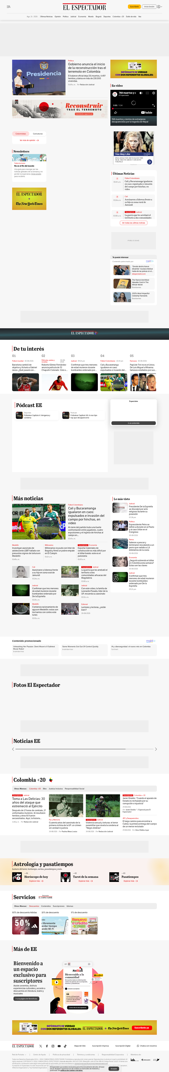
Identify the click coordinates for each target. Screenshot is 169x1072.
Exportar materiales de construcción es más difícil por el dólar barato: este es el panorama (92, 552)
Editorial (84, 604)
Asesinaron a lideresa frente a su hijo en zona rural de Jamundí (138, 202)
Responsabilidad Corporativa (113, 1055)
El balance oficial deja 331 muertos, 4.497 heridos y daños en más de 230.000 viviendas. (86, 78)
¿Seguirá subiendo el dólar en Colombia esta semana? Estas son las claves (141, 563)
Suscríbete (134, 6)
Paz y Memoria (54, 820)
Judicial (139, 212)
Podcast (74, 413)
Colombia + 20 (139, 795)
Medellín (15, 545)
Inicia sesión (36, 174)
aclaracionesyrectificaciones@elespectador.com (91, 1063)
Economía (93, 545)
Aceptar (114, 1069)
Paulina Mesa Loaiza (69, 831)
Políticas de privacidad (61, 1055)
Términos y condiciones (86, 1055)
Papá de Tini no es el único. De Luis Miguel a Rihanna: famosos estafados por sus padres (142, 368)
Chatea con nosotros (148, 1046)
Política (71, 61)
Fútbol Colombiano (132, 178)
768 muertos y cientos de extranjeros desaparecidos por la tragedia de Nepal (130, 120)
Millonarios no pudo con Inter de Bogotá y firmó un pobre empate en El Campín (60, 551)
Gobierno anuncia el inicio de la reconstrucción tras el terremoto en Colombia (87, 68)
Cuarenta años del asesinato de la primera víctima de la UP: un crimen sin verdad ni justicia (65, 825)
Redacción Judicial (87, 84)
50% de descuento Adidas (24, 912)
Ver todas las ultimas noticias (133, 223)
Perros (131, 539)
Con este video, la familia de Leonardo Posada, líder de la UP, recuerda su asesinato (94, 591)
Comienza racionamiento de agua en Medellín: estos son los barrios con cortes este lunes (45, 611)
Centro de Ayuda (39, 1055)
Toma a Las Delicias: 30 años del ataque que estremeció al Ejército (28, 802)
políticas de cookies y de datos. (71, 1070)
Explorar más (34, 881)
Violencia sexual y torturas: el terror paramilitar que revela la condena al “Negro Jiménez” (102, 825)
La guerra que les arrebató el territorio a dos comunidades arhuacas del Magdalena (138, 218)
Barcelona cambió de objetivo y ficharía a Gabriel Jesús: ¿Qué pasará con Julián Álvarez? (24, 368)
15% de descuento (50, 912)
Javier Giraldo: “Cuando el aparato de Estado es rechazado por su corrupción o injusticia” (140, 801)
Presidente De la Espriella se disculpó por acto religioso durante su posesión (141, 510)
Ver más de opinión (27, 140)
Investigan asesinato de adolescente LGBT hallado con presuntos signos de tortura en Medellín (26, 552)
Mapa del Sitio (80, 1046)
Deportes (27, 413)
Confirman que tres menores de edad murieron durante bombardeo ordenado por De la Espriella (84, 368)
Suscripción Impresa (100, 1046)
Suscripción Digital (122, 1046)
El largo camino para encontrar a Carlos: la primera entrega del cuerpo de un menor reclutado (140, 824)
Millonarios (49, 545)
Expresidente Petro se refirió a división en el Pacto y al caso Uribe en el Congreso (141, 528)
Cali (126, 197)
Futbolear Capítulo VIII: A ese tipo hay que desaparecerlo (84, 416)
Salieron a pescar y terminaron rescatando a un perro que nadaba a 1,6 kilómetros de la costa (141, 546)
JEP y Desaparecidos (131, 818)
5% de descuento (79, 912)
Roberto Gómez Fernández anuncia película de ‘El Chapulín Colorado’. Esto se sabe (54, 368)
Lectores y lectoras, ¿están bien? (93, 608)
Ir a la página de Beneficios (26, 998)
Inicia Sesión (149, 6)
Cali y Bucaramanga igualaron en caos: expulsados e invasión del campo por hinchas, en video (138, 185)
